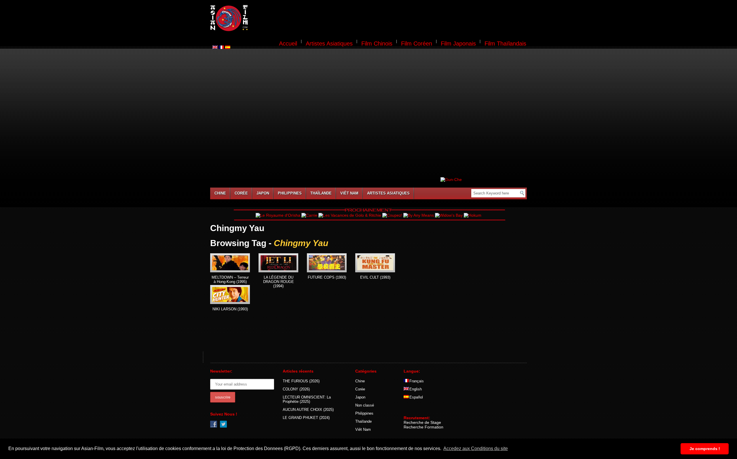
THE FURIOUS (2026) (301, 381)
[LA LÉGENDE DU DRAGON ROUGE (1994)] (278, 262)
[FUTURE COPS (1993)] (327, 262)
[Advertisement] (391, 19)
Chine (220, 193)
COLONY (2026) (296, 389)
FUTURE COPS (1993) (327, 277)
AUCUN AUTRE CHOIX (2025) (308, 409)
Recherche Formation (423, 427)
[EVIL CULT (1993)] (375, 262)
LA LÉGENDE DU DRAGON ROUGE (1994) (278, 281)
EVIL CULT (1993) (375, 277)
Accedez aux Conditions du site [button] (475, 448)
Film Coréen (416, 43)
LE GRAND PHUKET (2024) (306, 417)
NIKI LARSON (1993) (230, 309)
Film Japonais (458, 43)
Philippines (290, 193)
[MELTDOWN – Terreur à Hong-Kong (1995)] (230, 262)
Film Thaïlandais (505, 43)
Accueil (288, 43)
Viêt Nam (349, 193)
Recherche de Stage (422, 422)
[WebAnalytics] (415, 409)
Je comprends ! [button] (704, 448)
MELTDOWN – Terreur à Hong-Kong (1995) (230, 279)
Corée (241, 193)
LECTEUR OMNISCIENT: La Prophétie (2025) (307, 399)
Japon (263, 193)
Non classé (364, 405)
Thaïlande (321, 193)
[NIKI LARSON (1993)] (230, 294)
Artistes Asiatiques (329, 43)
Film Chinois (376, 43)
